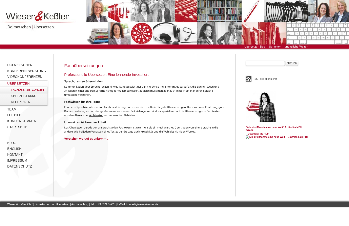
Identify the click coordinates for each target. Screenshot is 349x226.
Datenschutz (19, 166)
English (14, 149)
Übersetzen (18, 83)
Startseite (17, 127)
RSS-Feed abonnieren (265, 78)
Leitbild (14, 115)
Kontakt (15, 154)
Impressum (17, 160)
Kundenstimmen (21, 121)
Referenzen (20, 102)
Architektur (96, 115)
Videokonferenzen (24, 77)
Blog (11, 143)
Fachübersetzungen (27, 89)
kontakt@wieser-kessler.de (142, 204)
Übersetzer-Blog (254, 46)
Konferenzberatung (26, 71)
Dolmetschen (20, 65)
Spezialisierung (23, 96)
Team (11, 109)
